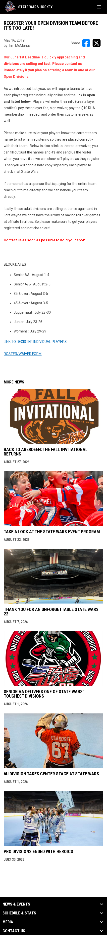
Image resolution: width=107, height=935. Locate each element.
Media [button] (7, 922)
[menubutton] (99, 7)
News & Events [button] (16, 904)
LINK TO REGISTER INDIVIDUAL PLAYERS (35, 342)
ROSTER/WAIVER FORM (23, 354)
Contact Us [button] (13, 931)
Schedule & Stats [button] (19, 913)
